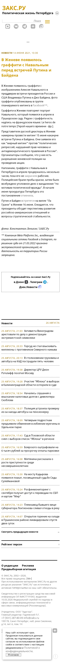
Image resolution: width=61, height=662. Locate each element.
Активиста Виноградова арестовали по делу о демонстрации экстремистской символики (27, 334)
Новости (7, 52)
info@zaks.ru (31, 618)
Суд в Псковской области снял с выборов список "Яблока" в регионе (28, 437)
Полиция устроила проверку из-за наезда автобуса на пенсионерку (30, 410)
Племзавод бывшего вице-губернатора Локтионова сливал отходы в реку (30, 506)
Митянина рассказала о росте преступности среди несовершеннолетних (27, 462)
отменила (27, 195)
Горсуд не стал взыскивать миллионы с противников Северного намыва (29, 347)
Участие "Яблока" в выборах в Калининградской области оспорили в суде (30, 383)
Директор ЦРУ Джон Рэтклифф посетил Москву (25, 371)
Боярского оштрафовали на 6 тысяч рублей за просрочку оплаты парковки (30, 448)
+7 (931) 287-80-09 (12, 618)
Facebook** (40, 105)
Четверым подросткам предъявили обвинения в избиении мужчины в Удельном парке (30, 423)
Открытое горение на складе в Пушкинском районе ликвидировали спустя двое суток (30, 520)
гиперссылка (20, 587)
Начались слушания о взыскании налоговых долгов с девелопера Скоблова (27, 396)
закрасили (31, 176)
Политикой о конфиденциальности (23, 649)
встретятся (28, 200)
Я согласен (13, 655)
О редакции (9, 565)
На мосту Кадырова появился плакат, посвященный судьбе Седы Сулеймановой (29, 477)
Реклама (28, 565)
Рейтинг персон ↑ (30, 544)
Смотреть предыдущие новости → (30, 531)
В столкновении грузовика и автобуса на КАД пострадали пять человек (30, 359)
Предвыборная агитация (18, 569)
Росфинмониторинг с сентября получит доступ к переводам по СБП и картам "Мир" (29, 493)
